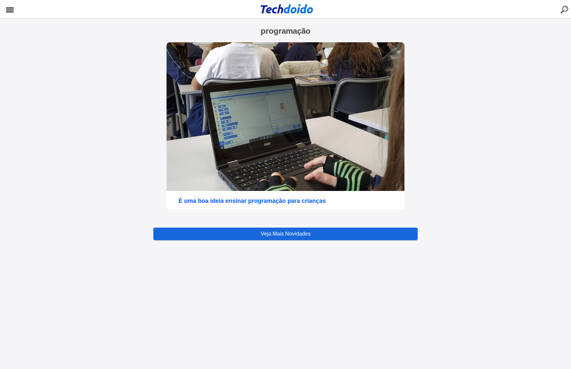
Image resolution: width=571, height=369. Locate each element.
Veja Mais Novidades (286, 234)
